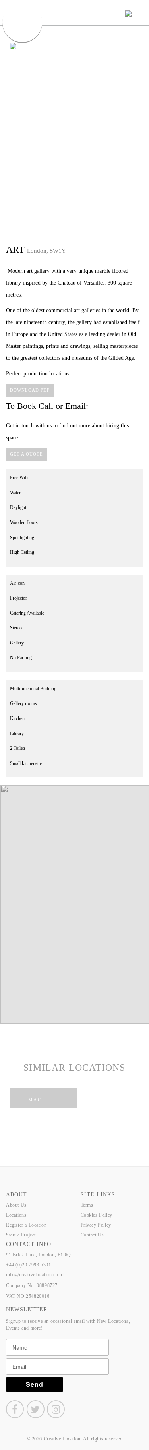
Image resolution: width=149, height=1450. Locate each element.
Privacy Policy (96, 1225)
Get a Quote (26, 454)
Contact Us (92, 1235)
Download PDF (30, 390)
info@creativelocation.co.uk (35, 1274)
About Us (16, 1205)
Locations (16, 1215)
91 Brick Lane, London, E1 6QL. (40, 1255)
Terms (87, 1205)
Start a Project (21, 1235)
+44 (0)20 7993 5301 (28, 1265)
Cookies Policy (96, 1215)
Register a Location (26, 1225)
